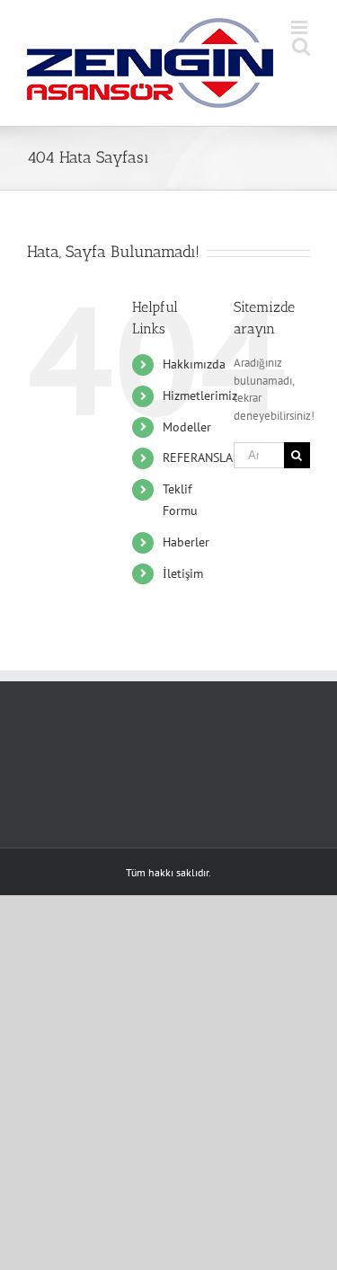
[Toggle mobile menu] (300, 27)
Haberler (186, 542)
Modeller (187, 427)
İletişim (183, 573)
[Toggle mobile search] (301, 46)
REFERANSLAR (201, 457)
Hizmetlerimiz (200, 395)
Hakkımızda (194, 364)
